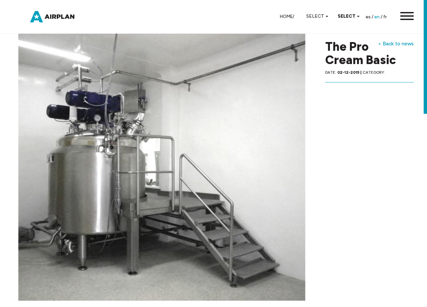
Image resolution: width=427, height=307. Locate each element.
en (377, 16)
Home (286, 16)
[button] (403, 16)
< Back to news (396, 43)
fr (385, 16)
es (368, 16)
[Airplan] (58, 16)
